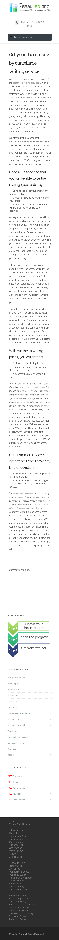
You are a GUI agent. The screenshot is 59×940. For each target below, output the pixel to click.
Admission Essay (16, 743)
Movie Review (16, 851)
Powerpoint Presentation (19, 713)
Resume (13, 854)
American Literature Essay (22, 904)
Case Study (15, 833)
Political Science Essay (21, 877)
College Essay (16, 842)
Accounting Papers (19, 836)
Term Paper (13, 731)
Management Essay (19, 872)
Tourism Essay (17, 880)
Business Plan (16, 845)
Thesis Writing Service (18, 737)
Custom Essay (16, 886)
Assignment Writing (16, 678)
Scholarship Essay (18, 910)
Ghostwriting (15, 848)
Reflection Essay (17, 919)
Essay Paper (13, 701)
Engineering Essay (18, 898)
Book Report (13, 683)
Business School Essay (21, 913)
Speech (11, 755)
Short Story (13, 749)
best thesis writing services (26, 83)
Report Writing (14, 689)
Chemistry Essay (17, 901)
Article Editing (16, 883)
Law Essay (14, 869)
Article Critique (16, 830)
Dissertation (13, 695)
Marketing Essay (17, 875)
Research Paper (15, 719)
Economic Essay (18, 916)
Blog (11, 821)
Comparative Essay (19, 907)
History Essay (16, 866)
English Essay (16, 857)
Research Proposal (16, 725)
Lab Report (13, 707)
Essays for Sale (17, 863)
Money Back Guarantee (21, 824)
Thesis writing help (18, 889)
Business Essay (17, 839)
